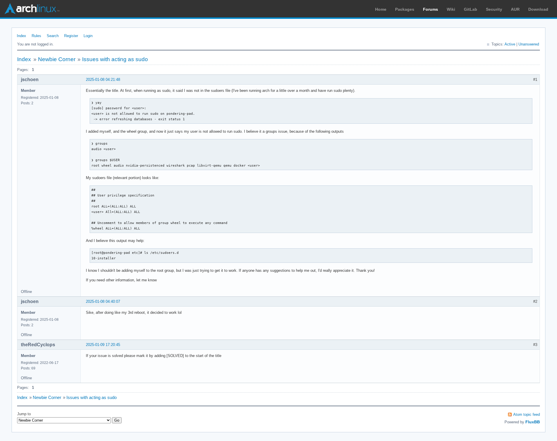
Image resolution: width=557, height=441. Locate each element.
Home (380, 9)
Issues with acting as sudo (115, 59)
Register (71, 36)
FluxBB (532, 422)
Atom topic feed (526, 414)
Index (21, 36)
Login (88, 36)
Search (53, 36)
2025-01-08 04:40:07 (103, 301)
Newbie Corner (56, 59)
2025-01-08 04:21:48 (103, 79)
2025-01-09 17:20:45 (103, 344)
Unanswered (528, 44)
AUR (515, 9)
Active (509, 44)
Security (494, 9)
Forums (430, 9)
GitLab (470, 9)
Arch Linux (31, 8)
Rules (36, 36)
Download (538, 9)
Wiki (451, 9)
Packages (404, 9)
